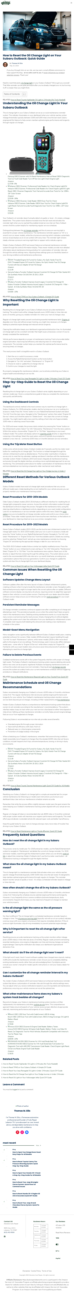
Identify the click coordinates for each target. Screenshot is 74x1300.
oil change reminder (31, 230)
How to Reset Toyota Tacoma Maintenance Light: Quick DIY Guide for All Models (40, 786)
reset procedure (52, 597)
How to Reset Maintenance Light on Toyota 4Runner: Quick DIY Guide (36, 831)
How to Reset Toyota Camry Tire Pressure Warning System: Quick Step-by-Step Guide (25, 1164)
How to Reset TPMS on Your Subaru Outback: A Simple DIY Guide (35, 297)
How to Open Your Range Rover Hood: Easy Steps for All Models (27, 1153)
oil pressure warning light (27, 918)
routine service (39, 1004)
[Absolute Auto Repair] (5, 3)
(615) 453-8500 (9, 1232)
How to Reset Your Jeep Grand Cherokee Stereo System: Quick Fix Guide (26, 1205)
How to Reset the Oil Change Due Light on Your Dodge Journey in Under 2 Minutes (33, 1074)
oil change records (59, 667)
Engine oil (65, 320)
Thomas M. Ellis (17, 63)
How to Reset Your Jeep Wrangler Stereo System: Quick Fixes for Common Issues (25, 1184)
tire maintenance (63, 700)
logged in (15, 1089)
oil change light (26, 83)
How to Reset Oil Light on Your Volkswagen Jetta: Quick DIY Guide (35, 566)
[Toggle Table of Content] (23, 94)
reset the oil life (45, 434)
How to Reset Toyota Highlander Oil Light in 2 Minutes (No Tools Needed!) (38, 100)
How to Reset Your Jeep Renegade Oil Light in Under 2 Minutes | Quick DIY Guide (40, 378)
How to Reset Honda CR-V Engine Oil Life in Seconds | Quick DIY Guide (26, 1195)
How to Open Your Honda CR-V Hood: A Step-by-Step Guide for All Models (27, 1174)
